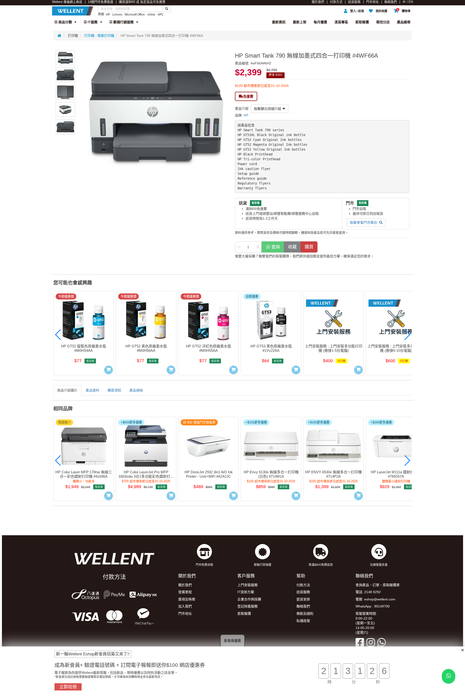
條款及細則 (304, 613)
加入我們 (185, 606)
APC (161, 14)
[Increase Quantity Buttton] (258, 247)
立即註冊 (68, 686)
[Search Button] (167, 9)
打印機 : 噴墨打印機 (99, 36)
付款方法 (303, 585)
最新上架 (299, 22)
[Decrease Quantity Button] (238, 247)
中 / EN (408, 2)
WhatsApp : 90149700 (373, 606)
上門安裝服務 (247, 585)
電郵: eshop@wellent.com (375, 599)
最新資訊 (279, 22)
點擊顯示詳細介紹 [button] (267, 109)
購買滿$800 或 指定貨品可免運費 (142, 2)
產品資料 (92, 390)
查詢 (275, 247)
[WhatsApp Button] (448, 676)
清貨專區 (341, 22)
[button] (58, 334)
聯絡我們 (390, 2)
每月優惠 (320, 22)
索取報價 (362, 22)
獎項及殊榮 (186, 599)
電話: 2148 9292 (368, 592)
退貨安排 (303, 599)
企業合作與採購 (249, 599)
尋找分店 (383, 22)
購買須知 (114, 390)
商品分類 (64, 22)
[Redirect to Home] (59, 36)
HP (108, 14)
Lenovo (117, 14)
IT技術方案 (245, 592)
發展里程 (185, 592)
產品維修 (404, 22)
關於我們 (318, 2)
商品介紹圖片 (67, 390)
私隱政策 (303, 621)
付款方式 (336, 2)
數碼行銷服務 (123, 22)
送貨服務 (354, 2)
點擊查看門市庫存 (364, 222)
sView (151, 14)
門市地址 (372, 2)
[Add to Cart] (108, 370)
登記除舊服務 (247, 606)
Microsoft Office (135, 14)
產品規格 (136, 390)
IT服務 (92, 22)
